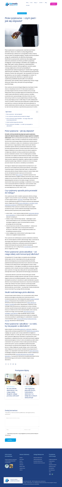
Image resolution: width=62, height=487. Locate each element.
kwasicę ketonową (31, 318)
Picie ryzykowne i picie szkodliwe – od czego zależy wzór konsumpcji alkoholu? (20, 119)
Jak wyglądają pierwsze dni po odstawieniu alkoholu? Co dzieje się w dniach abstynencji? (31, 393)
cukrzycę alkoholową (22, 318)
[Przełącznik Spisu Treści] (36, 112)
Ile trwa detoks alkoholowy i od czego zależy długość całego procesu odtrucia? (13, 392)
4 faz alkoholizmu (28, 247)
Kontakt (27, 5)
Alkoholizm (20, 199)
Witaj (27, 2)
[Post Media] (13, 379)
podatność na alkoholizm (26, 329)
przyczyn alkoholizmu (23, 203)
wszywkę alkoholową (21, 354)
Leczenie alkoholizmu (22, 13)
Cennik (40, 2)
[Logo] (11, 4)
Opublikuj (9, 440)
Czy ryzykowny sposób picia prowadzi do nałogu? (18, 116)
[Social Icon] (6, 364)
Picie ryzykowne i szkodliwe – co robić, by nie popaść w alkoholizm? (20, 125)
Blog (46, 2)
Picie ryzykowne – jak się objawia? (14, 114)
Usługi (35, 2)
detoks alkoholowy (33, 351)
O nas (31, 2)
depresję (7, 320)
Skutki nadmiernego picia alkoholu (15, 122)
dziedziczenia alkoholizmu (33, 331)
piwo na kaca (19, 174)
